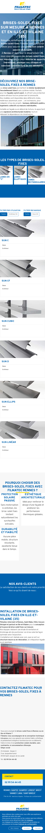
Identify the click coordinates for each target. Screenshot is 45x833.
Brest (39, 790)
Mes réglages (15, 828)
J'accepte (38, 828)
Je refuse (27, 828)
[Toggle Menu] (22, 11)
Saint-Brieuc (29, 793)
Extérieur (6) (13, 214)
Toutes (3, 214)
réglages (30, 820)
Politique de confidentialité (32, 796)
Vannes (13, 793)
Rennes (7, 790)
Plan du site (7, 796)
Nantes (14, 790)
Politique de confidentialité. (27, 824)
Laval (20, 793)
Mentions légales (17, 796)
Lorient (31, 790)
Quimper (23, 790)
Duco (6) (35, 214)
